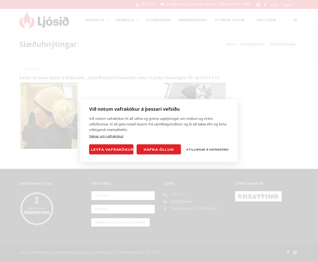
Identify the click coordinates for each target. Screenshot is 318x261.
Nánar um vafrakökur (106, 136)
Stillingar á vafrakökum (207, 149)
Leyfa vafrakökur (112, 149)
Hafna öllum (159, 149)
